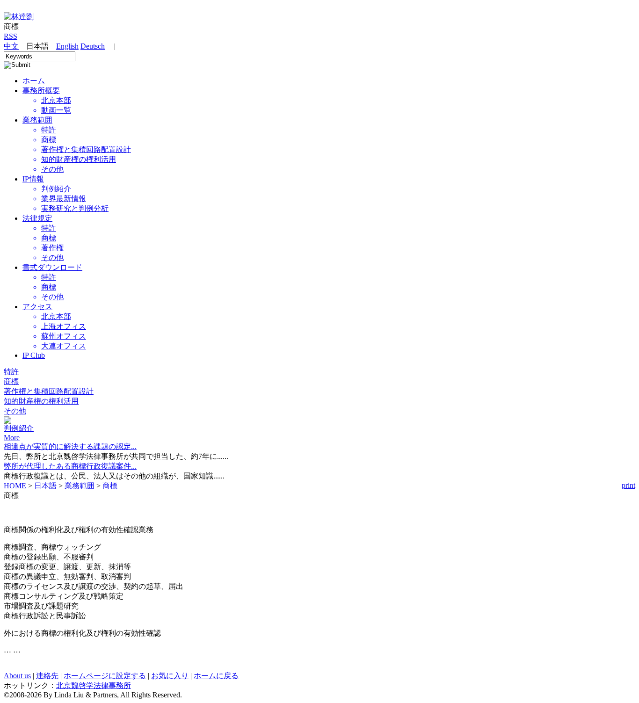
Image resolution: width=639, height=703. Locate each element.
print (628, 485)
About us (17, 676)
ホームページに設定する (105, 676)
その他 (15, 411)
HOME (15, 486)
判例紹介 (19, 428)
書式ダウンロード (52, 267)
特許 (11, 372)
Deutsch (92, 46)
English (67, 46)
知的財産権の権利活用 (41, 401)
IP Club (33, 355)
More (12, 438)
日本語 (45, 486)
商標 (11, 381)
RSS (10, 36)
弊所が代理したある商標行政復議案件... (70, 466)
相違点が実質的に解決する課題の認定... (70, 446)
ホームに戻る (216, 676)
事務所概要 (41, 90)
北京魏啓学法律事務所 (93, 685)
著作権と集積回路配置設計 (49, 391)
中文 (11, 46)
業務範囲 (37, 120)
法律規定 (37, 218)
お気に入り (170, 676)
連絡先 (47, 676)
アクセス (37, 307)
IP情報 (33, 179)
